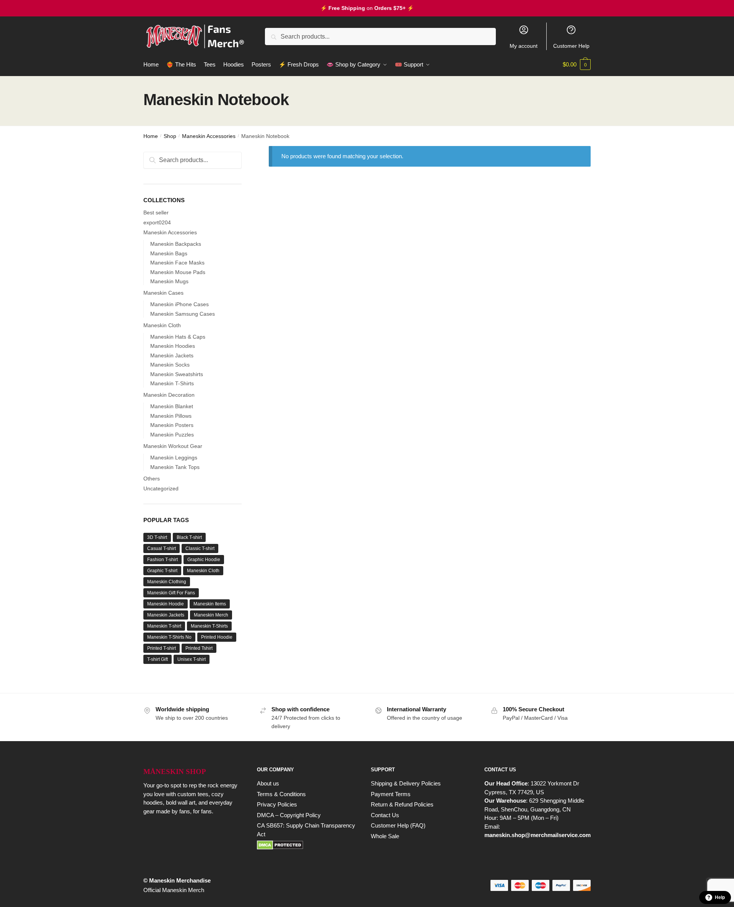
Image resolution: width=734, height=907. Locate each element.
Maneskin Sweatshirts (176, 374)
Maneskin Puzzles (172, 435)
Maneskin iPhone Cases (179, 304)
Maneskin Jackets (171, 355)
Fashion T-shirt (162, 559)
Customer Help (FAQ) (398, 825)
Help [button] (720, 897)
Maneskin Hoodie (165, 604)
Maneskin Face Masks (177, 263)
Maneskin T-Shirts (172, 383)
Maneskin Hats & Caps (177, 337)
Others (151, 478)
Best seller (156, 212)
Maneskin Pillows (171, 416)
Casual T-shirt (161, 548)
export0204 (157, 222)
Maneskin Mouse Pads (177, 272)
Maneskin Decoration (169, 395)
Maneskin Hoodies (172, 346)
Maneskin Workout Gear (172, 446)
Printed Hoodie (216, 637)
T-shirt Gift (157, 659)
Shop (170, 136)
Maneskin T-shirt (164, 626)
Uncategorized (161, 488)
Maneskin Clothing (166, 581)
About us (268, 783)
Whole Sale (385, 836)
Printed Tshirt (199, 648)
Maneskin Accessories (208, 136)
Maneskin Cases (163, 293)
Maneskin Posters (171, 425)
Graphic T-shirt (162, 570)
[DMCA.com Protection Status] (306, 845)
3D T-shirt (157, 537)
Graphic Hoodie (203, 559)
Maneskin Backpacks (175, 244)
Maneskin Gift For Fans (171, 592)
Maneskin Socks (170, 365)
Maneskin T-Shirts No (169, 637)
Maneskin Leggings (173, 457)
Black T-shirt (189, 537)
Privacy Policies (277, 804)
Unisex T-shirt (191, 659)
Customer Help (571, 46)
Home (150, 136)
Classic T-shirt (199, 548)
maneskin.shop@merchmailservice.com (537, 835)
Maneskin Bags (168, 253)
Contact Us (385, 815)
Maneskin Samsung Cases (182, 314)
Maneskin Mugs (169, 281)
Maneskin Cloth (162, 325)
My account (524, 46)
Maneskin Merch (211, 615)
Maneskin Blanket (171, 406)
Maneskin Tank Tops (175, 467)
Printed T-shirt (161, 648)
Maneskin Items (209, 604)
